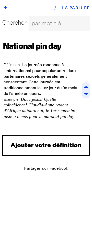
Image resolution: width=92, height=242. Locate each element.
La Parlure (76, 8)
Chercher (14, 22)
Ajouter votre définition (46, 144)
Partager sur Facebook (46, 168)
